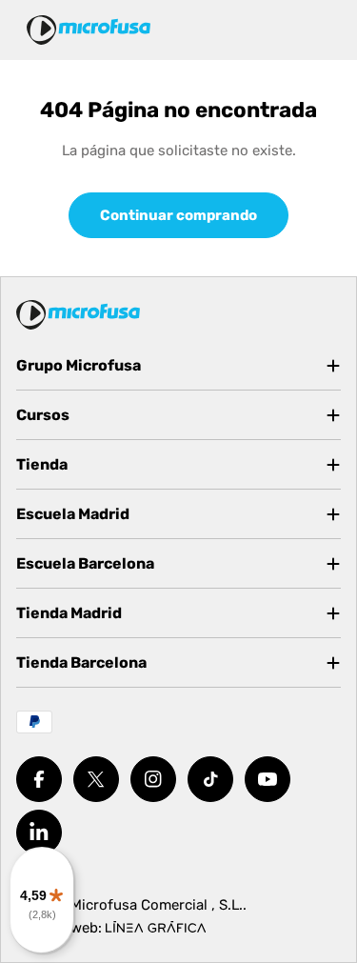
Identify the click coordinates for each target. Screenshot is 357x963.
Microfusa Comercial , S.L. (156, 904)
